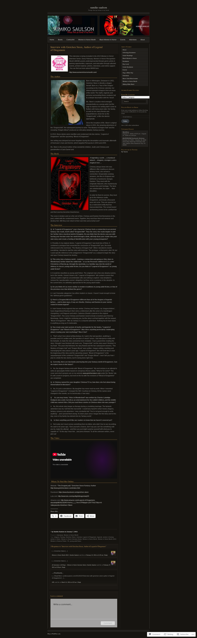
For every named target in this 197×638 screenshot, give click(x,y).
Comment (108, 623)
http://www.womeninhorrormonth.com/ (83, 72)
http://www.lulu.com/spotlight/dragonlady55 (73, 496)
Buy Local (126, 64)
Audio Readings (128, 55)
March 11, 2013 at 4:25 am (69, 582)
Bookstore (126, 61)
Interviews (133, 40)
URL (53, 582)
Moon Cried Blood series (130, 78)
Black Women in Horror (108, 40)
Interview (79, 537)
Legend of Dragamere (89, 537)
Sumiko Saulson (98, 7)
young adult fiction (75, 541)
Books (60, 40)
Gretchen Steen (71, 537)
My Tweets (124, 151)
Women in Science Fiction (58, 541)
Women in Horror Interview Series (71, 539)
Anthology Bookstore (129, 52)
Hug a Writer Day (128, 73)
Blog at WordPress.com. (54, 634)
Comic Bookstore (128, 67)
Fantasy (62, 537)
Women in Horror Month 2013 (107, 539)
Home (52, 40)
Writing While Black (128, 84)
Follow (125, 121)
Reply (106, 555)
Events (122, 40)
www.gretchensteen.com (92, 373)
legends (99, 537)
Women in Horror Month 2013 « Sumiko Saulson (65, 555)
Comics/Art (70, 40)
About (142, 40)
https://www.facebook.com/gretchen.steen (74, 492)
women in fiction (55, 539)
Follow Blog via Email (129, 107)
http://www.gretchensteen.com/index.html (65, 488)
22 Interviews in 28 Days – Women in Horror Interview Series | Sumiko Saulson (74, 565)
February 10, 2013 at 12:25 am (94, 555)
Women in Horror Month (87, 40)
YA (68, 541)
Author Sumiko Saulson (130, 90)
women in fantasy (108, 537)
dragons (56, 537)
